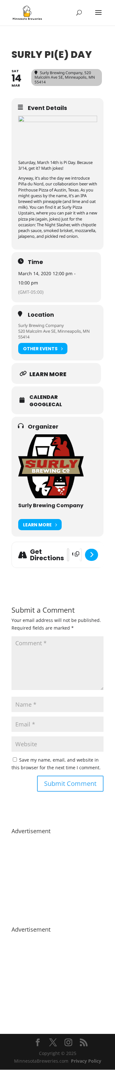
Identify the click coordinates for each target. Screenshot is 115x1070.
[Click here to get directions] (91, 555)
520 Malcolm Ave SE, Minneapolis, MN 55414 (54, 334)
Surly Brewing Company (41, 325)
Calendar (43, 397)
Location (41, 315)
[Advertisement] (57, 877)
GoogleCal (45, 404)
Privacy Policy (86, 1061)
